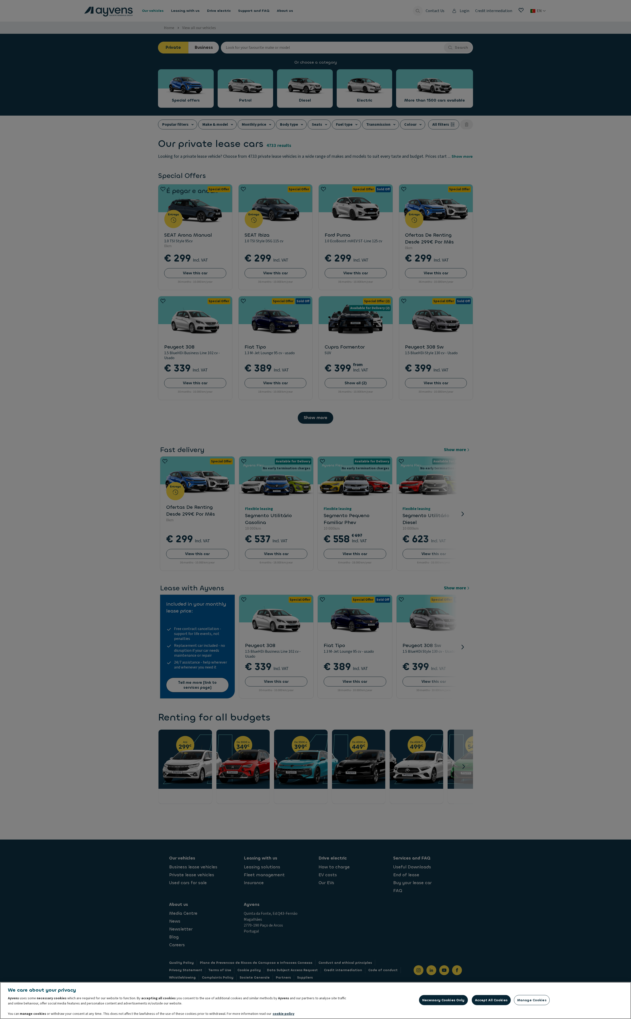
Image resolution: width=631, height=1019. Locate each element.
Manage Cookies (531, 1000)
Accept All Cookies (491, 1000)
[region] (315, 1000)
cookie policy (283, 1013)
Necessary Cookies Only (443, 1000)
